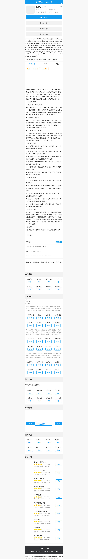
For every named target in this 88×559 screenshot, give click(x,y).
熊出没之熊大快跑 (39, 470)
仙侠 (28, 68)
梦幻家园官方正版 (39, 503)
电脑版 (47, 548)
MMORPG (44, 68)
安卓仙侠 (35, 68)
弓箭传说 (37, 527)
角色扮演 (48, 2)
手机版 (41, 548)
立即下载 (45, 17)
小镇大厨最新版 (39, 486)
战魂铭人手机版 (39, 478)
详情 (58, 464)
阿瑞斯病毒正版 (39, 495)
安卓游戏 (39, 2)
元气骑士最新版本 (39, 462)
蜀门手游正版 (38, 536)
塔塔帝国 (37, 519)
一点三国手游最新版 (40, 511)
